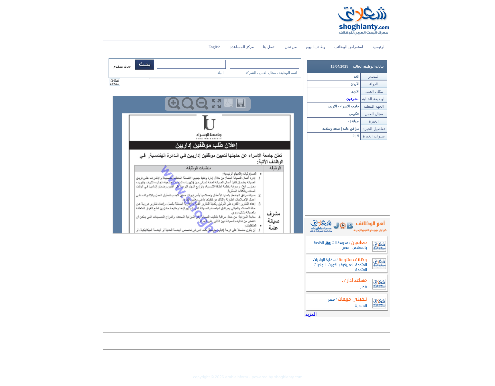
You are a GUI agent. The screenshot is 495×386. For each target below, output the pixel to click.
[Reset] (188, 103)
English (215, 47)
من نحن (291, 47)
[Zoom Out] (202, 103)
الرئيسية (379, 47)
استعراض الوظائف (348, 47)
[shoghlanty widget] (115, 82)
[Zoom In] (174, 103)
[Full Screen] (216, 103)
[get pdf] (229, 104)
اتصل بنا (269, 47)
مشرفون (352, 99)
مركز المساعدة (242, 47)
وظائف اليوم (315, 47)
